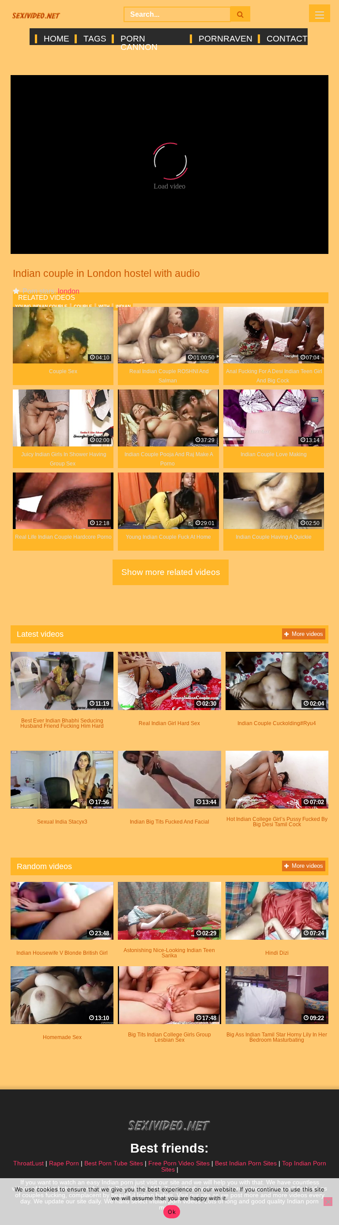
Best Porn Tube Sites (113, 1163)
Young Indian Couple (41, 306)
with (103, 306)
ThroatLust (28, 1163)
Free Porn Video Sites (179, 1163)
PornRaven (225, 38)
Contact (286, 38)
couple (83, 306)
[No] (328, 1201)
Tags (94, 38)
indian (123, 306)
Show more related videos (170, 572)
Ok (172, 1211)
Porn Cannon (139, 38)
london (68, 291)
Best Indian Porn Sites (246, 1163)
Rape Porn (64, 1163)
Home (56, 38)
